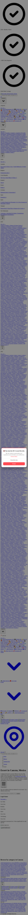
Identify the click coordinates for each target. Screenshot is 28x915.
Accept (14, 463)
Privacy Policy (14, 456)
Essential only (14, 460)
